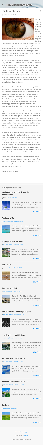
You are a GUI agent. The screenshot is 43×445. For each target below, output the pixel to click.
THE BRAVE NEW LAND (19, 4)
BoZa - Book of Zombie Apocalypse (16, 311)
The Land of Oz (8, 218)
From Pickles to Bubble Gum (13, 335)
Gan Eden (5, 405)
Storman (26, 435)
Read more (37, 212)
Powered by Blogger (21, 432)
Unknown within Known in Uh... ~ (15, 382)
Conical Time (7, 265)
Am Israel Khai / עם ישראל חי (13, 358)
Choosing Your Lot (9, 288)
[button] (40, 11)
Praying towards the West (12, 241)
